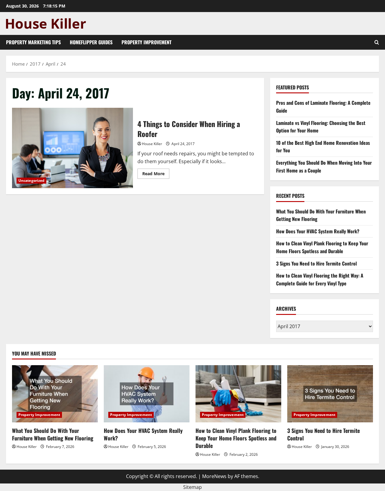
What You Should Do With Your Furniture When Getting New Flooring (52, 434)
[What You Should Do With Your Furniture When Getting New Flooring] (55, 393)
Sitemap (192, 487)
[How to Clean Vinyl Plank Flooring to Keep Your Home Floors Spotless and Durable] (238, 393)
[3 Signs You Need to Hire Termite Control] (330, 393)
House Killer (152, 143)
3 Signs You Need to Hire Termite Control (316, 263)
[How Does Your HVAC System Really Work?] (146, 393)
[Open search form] (376, 42)
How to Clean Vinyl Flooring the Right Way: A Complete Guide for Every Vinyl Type (319, 279)
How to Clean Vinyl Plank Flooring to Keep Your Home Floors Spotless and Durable (322, 247)
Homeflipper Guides (91, 42)
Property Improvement (146, 42)
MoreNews (214, 476)
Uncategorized (31, 180)
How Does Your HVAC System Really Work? (317, 231)
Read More (155, 174)
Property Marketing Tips (33, 42)
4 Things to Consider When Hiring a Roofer (72, 148)
